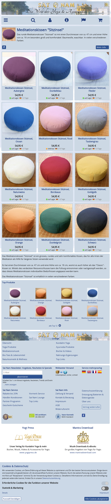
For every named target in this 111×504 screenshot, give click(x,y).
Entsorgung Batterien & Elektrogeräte (93, 396)
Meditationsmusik (10, 351)
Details (5, 493)
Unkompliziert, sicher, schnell (67, 375)
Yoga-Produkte (9, 347)
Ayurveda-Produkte (65, 347)
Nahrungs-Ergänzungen (67, 355)
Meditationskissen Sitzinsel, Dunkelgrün (55, 241)
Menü (13, 20)
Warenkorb (100, 20)
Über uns (86, 401)
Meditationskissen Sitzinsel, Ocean (19, 140)
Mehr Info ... (102, 47)
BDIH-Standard (67, 417)
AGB (58, 405)
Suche (33, 20)
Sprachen (83, 20)
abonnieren (22, 376)
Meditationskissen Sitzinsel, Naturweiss (19, 191)
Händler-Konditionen (12, 397)
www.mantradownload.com (83, 452)
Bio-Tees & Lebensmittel (13, 355)
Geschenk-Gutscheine (13, 405)
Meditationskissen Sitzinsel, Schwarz (92, 241)
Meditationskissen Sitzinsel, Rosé (55, 138)
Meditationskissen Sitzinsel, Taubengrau (92, 140)
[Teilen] (4, 47)
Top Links (60, 359)
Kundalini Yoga (63, 343)
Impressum (61, 401)
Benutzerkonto (50, 20)
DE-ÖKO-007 (40, 417)
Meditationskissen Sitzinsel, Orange (19, 241)
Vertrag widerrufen (91, 407)
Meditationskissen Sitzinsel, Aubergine (19, 89)
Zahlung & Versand (64, 393)
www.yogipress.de (28, 452)
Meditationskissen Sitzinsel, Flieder (92, 89)
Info (66, 20)
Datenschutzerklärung (92, 390)
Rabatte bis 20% (10, 393)
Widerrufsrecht (62, 409)
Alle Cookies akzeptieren (96, 498)
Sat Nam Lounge (36, 397)
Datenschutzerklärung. (51, 478)
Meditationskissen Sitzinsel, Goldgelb (92, 191)
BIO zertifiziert (40, 415)
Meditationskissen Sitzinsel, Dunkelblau (55, 89)
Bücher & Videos (63, 351)
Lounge (55, 338)
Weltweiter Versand (65, 367)
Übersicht (6, 343)
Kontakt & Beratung (65, 397)
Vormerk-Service (37, 393)
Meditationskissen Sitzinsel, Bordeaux (55, 191)
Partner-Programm (11, 401)
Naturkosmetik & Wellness (14, 359)
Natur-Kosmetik (68, 415)
